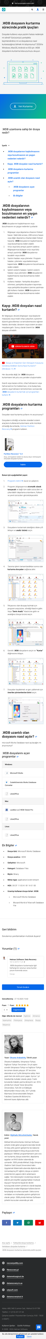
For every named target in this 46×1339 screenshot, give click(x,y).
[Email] (28, 1222)
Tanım (29, 1336)
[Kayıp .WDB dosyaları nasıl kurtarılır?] (18, 310)
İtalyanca (6, 1025)
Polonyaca (18, 1020)
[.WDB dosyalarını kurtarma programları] (21, 409)
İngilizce (27, 1016)
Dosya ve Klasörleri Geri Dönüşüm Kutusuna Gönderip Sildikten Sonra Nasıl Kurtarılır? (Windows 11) (22, 366)
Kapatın (20, 1336)
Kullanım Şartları (8, 1326)
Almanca (36, 1016)
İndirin (23, 465)
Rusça (38, 1020)
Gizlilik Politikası (23, 1326)
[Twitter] (17, 1222)
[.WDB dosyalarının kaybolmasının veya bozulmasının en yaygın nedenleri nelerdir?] (31, 218)
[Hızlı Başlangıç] (43, 9)
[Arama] (32, 9)
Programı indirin (14, 481)
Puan (12, 1005)
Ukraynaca (29, 1020)
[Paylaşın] (13, 1212)
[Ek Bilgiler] (15, 845)
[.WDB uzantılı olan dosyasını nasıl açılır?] (35, 737)
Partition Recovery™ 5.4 (13, 454)
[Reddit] (39, 1222)
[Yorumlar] (18, 948)
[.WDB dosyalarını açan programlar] (17, 757)
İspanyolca (7, 1020)
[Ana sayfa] (3, 9)
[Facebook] (6, 1222)
